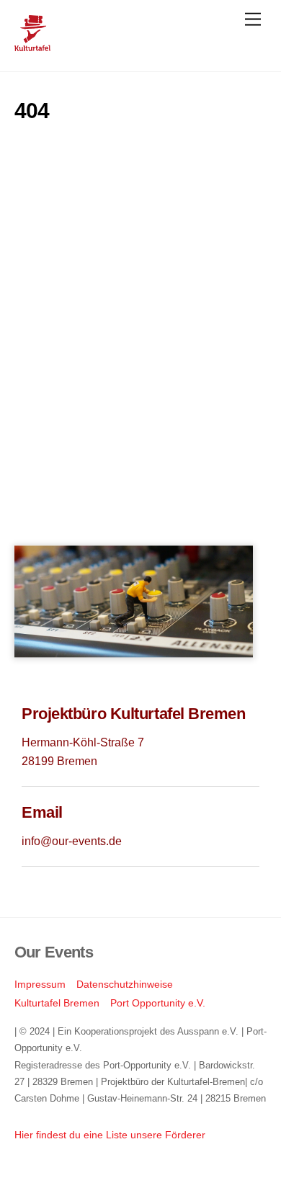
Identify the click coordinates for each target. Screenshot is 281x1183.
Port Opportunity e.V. (157, 1003)
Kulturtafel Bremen (56, 1003)
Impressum (40, 984)
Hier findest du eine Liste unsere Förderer (109, 1134)
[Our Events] (32, 45)
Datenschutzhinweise (124, 984)
